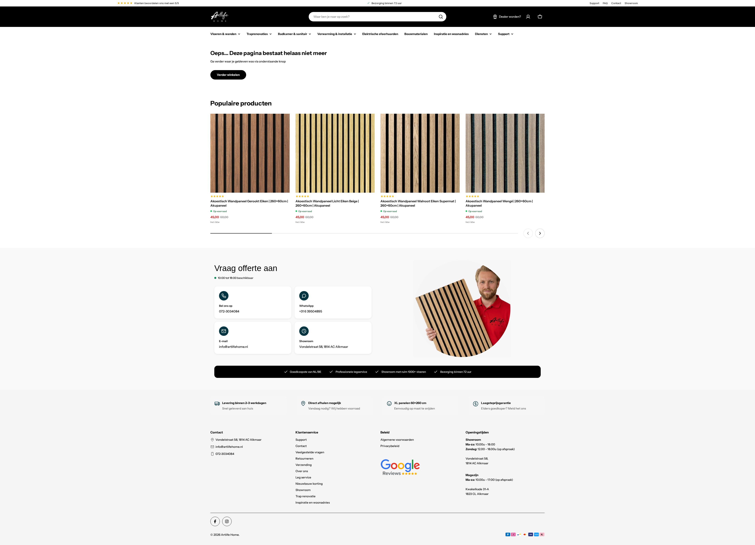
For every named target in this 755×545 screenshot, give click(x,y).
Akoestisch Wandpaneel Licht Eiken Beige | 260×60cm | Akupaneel (327, 203)
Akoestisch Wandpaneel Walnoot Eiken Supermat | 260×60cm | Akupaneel (418, 203)
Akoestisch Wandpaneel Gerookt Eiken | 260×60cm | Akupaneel (249, 203)
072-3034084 (224, 454)
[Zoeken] (440, 16)
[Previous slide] (528, 233)
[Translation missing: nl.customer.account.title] (528, 16)
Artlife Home (230, 535)
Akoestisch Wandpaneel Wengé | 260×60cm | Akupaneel (499, 203)
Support (594, 3)
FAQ (605, 3)
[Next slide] (540, 233)
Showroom (631, 3)
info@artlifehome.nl (229, 447)
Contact (616, 3)
